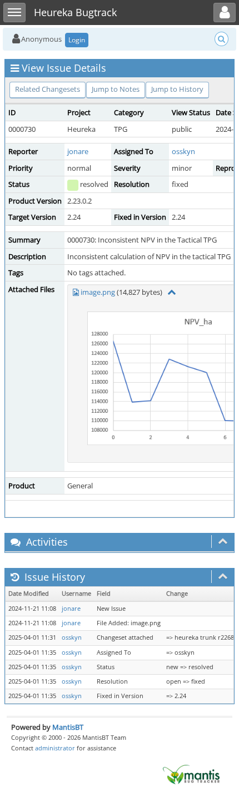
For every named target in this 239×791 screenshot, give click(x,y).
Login (76, 40)
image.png (98, 292)
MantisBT (67, 727)
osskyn (183, 151)
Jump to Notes (116, 89)
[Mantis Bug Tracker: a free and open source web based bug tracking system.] (191, 774)
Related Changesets (47, 89)
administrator (55, 748)
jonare (77, 151)
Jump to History (177, 89)
